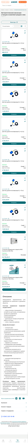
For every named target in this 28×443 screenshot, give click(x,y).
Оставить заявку (5, 2)
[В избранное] (25, 31)
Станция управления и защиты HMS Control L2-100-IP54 (12, 278)
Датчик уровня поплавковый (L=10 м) (13, 190)
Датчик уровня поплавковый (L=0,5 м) (13, 43)
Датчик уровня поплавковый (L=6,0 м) (13, 131)
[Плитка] (21, 26)
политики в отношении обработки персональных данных (13, 422)
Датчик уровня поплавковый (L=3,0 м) (13, 72)
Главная (2, 9)
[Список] (25, 26)
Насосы (11, 9)
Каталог (7, 9)
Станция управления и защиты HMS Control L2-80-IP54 (12, 250)
